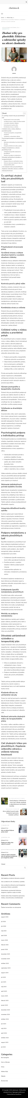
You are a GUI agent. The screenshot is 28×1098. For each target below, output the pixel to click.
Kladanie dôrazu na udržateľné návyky (13, 161)
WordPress (18, 1094)
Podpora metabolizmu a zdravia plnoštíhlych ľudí (10, 149)
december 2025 (5, 954)
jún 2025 (3, 982)
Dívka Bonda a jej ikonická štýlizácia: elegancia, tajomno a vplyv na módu (11, 891)
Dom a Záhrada (5, 1062)
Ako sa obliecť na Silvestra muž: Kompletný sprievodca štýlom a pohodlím (13, 886)
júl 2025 (3, 977)
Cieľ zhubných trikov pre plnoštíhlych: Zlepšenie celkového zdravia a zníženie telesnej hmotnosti (12, 169)
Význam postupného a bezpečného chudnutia (13, 133)
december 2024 (5, 1010)
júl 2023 (3, 1047)
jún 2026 (3, 926)
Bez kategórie (5, 1057)
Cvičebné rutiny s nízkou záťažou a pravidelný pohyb (11, 130)
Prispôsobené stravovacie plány (12, 119)
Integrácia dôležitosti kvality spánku (13, 146)
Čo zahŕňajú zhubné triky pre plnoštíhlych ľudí (13, 117)
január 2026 (4, 949)
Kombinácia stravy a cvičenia (11, 127)
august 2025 (4, 973)
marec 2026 (4, 940)
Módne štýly (5, 29)
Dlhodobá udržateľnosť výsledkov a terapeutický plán (12, 158)
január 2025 (4, 1005)
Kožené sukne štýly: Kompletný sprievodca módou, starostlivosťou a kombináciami (13, 897)
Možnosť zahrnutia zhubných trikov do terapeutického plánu (13, 164)
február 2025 (4, 1000)
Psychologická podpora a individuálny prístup (12, 139)
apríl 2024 (4, 1033)
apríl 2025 (4, 991)
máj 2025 (3, 986)
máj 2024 (3, 1028)
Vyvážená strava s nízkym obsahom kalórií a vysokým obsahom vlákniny (14, 122)
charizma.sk (14, 7)
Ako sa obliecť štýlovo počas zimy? (7, 831)
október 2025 (5, 963)
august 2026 (4, 917)
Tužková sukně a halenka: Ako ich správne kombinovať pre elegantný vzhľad (9, 856)
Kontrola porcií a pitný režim (11, 125)
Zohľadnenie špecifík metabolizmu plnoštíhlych (12, 152)
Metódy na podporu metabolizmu (12, 155)
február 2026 (4, 945)
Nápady (3, 1076)
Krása (2, 1067)
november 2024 (5, 1014)
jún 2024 (3, 1024)
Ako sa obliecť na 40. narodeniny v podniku (13, 881)
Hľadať (3, 864)
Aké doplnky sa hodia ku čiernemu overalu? (13, 878)
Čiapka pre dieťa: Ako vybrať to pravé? (7, 843)
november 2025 (5, 959)
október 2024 (5, 1019)
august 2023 (4, 1042)
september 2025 (5, 968)
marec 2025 (4, 996)
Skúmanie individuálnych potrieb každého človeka (14, 143)
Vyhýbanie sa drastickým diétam (12, 136)
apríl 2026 (4, 935)
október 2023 (5, 1038)
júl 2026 (3, 921)
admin (14, 73)
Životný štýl (4, 1081)
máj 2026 (3, 931)
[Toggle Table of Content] (23, 113)
